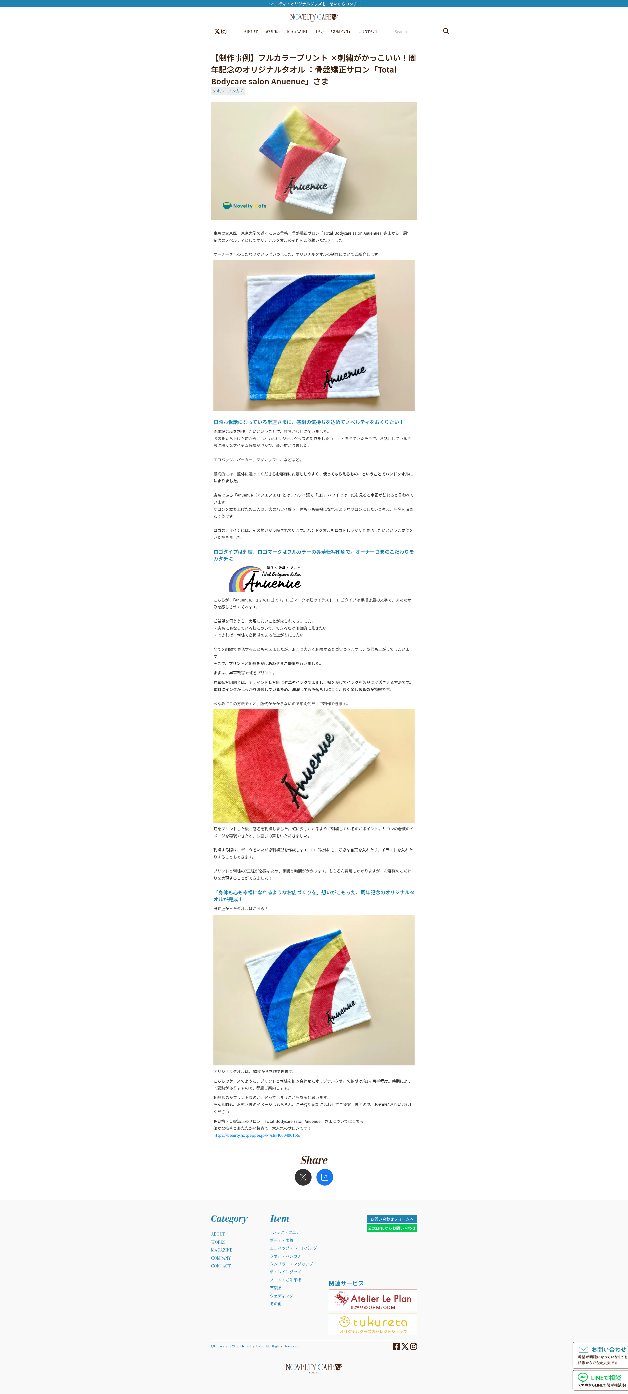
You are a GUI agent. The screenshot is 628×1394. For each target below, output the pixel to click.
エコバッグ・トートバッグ (293, 1248)
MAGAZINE (297, 31)
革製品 (276, 1287)
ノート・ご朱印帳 (285, 1279)
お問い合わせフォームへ (392, 1219)
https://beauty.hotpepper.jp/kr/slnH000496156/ (257, 1135)
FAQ (320, 31)
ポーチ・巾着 (281, 1240)
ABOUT (251, 31)
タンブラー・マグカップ (291, 1263)
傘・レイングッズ (285, 1271)
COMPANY (341, 31)
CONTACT (368, 31)
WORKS (272, 31)
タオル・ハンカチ (228, 91)
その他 (276, 1303)
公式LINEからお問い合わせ (392, 1228)
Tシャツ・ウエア (285, 1232)
